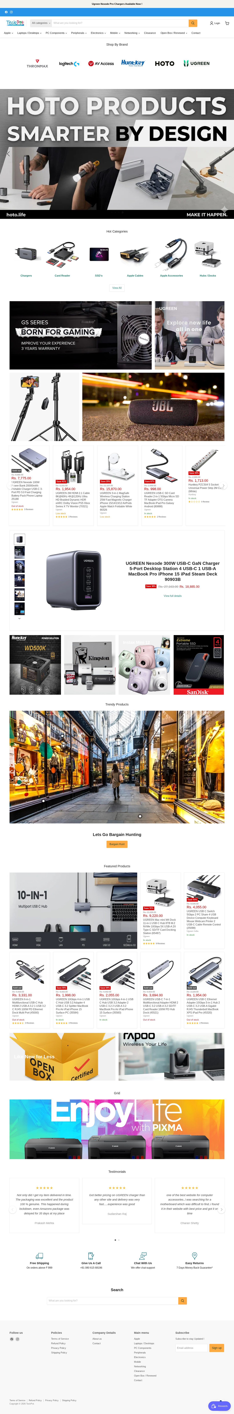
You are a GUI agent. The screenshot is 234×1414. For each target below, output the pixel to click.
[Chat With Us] (143, 1261)
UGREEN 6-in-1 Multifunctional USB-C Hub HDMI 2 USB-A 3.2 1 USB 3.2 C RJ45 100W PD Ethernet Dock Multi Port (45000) (29, 1006)
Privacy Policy (58, 1348)
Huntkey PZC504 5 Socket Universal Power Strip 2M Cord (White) (205, 488)
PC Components (55, 33)
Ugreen (14, 502)
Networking (131, 33)
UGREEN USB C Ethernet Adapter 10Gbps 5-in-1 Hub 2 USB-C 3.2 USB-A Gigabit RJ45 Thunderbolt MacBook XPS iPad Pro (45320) (203, 1006)
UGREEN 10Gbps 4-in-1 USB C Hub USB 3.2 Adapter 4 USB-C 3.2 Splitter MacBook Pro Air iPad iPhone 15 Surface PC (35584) (73, 1006)
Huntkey (192, 494)
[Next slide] (19, 618)
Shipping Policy (59, 1352)
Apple (7, 33)
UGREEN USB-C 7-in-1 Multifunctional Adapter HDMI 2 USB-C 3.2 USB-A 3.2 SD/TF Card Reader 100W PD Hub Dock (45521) (160, 1006)
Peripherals (78, 33)
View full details (173, 596)
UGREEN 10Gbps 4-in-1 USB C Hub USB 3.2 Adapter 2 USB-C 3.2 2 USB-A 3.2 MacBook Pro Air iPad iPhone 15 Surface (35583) (116, 1006)
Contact (195, 33)
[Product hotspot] (62, 735)
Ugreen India (192, 931)
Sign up (217, 1347)
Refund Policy (58, 1343)
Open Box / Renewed (173, 33)
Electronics (97, 33)
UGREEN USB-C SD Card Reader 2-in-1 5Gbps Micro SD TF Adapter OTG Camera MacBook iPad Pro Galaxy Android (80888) (161, 500)
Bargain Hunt (117, 844)
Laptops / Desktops (28, 33)
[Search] (193, 23)
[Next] (223, 485)
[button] (215, 23)
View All (117, 288)
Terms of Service (60, 1338)
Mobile (114, 33)
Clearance (150, 33)
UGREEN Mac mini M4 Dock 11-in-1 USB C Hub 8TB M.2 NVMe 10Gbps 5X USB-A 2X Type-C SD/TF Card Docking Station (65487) (159, 926)
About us (97, 1338)
